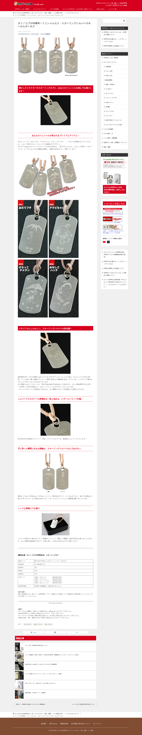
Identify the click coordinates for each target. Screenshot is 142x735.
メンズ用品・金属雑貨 (110, 138)
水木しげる (109, 75)
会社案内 (43, 723)
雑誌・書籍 (107, 147)
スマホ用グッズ (108, 133)
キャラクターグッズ (39, 9)
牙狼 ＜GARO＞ (110, 84)
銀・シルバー (48, 624)
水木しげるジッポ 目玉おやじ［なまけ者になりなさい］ (40, 683)
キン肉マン (109, 89)
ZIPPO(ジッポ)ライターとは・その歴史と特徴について (115, 33)
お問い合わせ (100, 9)
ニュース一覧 (112, 9)
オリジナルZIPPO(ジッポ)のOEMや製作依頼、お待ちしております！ (114, 189)
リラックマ (109, 115)
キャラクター (27, 624)
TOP (38, 13)
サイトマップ (97, 723)
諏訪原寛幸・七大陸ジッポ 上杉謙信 (35, 692)
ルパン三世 (109, 71)
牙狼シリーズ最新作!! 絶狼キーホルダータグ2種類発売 (30, 704)
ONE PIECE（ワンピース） (114, 120)
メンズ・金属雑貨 (45, 34)
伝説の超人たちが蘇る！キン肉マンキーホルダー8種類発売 (41, 664)
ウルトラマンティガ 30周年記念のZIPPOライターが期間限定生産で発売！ (114, 254)
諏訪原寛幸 (109, 80)
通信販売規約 (64, 723)
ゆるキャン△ (110, 102)
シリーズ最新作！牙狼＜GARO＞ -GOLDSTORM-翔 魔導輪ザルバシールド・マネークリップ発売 (51, 655)
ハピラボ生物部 (54, 9)
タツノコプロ (34, 34)
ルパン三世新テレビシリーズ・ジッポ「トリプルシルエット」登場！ (43, 673)
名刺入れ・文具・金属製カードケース (115, 142)
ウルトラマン (110, 93)
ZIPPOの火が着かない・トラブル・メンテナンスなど (115, 40)
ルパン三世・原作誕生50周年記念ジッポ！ (36, 645)
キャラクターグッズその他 (114, 124)
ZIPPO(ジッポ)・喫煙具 (22, 9)
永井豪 (108, 107)
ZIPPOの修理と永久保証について (114, 46)
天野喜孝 (108, 66)
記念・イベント (38, 624)
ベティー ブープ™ (111, 98)
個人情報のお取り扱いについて (80, 723)
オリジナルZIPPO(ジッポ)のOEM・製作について (77, 9)
